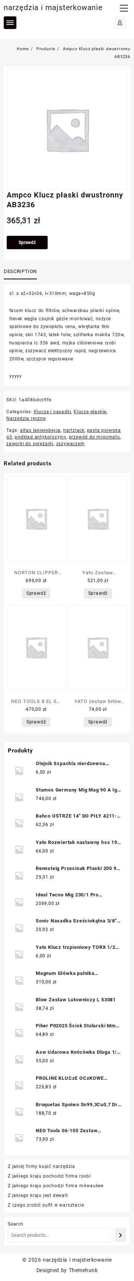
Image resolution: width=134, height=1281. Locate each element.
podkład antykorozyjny (40, 437)
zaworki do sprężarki (30, 443)
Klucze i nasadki (52, 411)
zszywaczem (70, 443)
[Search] (120, 1235)
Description (20, 271)
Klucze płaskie (90, 411)
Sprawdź (27, 242)
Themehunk (83, 1270)
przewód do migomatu (94, 437)
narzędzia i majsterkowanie (53, 7)
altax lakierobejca (40, 430)
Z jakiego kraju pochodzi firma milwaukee (55, 1185)
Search (15, 1224)
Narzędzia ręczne (26, 418)
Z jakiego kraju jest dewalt (38, 1195)
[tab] (22, 272)
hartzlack (73, 430)
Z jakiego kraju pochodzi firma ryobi (49, 1176)
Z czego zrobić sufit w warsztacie (46, 1205)
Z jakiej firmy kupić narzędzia (41, 1166)
